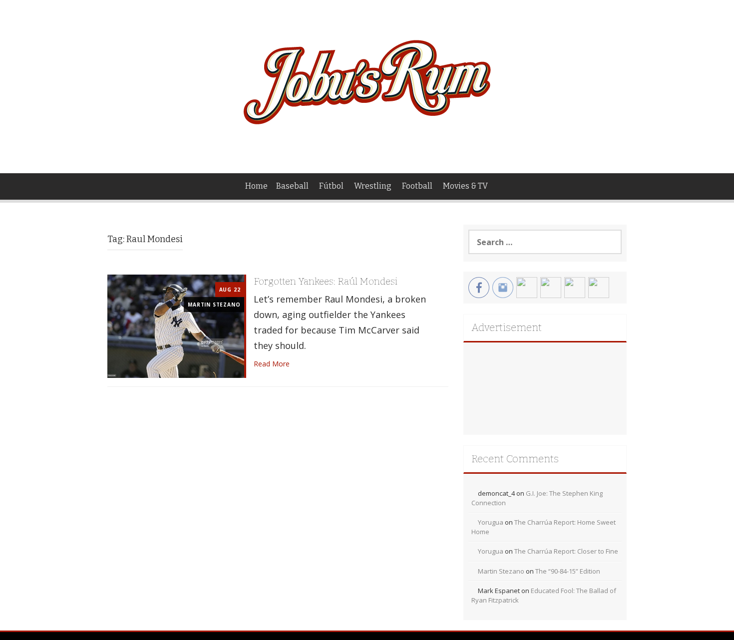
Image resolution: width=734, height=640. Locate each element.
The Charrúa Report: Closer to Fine (566, 551)
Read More (272, 363)
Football (417, 186)
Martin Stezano (214, 304)
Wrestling (372, 186)
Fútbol (331, 186)
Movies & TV (465, 186)
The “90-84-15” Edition (567, 571)
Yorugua (490, 522)
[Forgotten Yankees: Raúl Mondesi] (175, 325)
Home (256, 186)
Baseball (292, 186)
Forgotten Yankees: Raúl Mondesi (325, 281)
